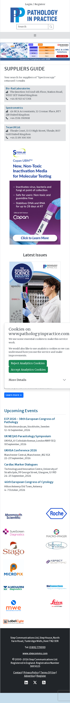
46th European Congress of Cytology (28, 482)
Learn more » (14, 394)
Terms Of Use (48, 672)
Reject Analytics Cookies (28, 363)
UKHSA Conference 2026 (20, 450)
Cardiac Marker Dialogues (21, 464)
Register (39, 4)
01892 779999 (37, 647)
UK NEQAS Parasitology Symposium (27, 436)
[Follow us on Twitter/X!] (35, 682)
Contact (17, 672)
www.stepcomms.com (35, 653)
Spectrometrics (14, 107)
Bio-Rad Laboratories (18, 88)
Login (28, 4)
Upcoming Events (21, 410)
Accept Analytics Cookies (28, 369)
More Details (17, 380)
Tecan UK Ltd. (13, 127)
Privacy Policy (31, 672)
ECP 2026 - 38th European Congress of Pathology (29, 420)
